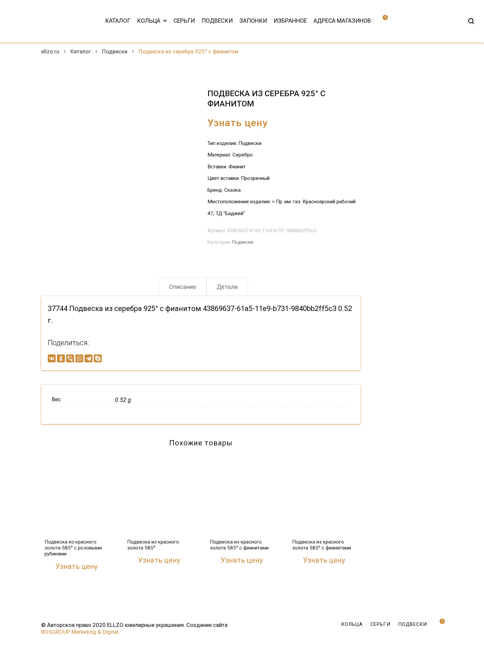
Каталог (117, 20)
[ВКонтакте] (52, 358)
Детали (227, 286)
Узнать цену (237, 122)
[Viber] (70, 358)
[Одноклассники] (61, 358)
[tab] (182, 286)
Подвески (217, 20)
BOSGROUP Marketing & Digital (79, 632)
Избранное (290, 20)
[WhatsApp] (79, 358)
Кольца (148, 20)
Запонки (253, 20)
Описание (182, 286)
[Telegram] (89, 358)
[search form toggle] (471, 21)
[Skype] (98, 358)
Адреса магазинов (342, 20)
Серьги (184, 20)
